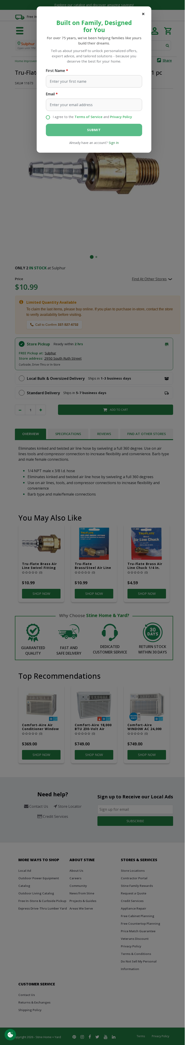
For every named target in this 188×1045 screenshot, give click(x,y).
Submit (94, 130)
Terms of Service (88, 117)
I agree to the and (92, 117)
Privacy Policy (121, 117)
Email (50, 94)
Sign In (114, 143)
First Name (55, 70)
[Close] (143, 13)
